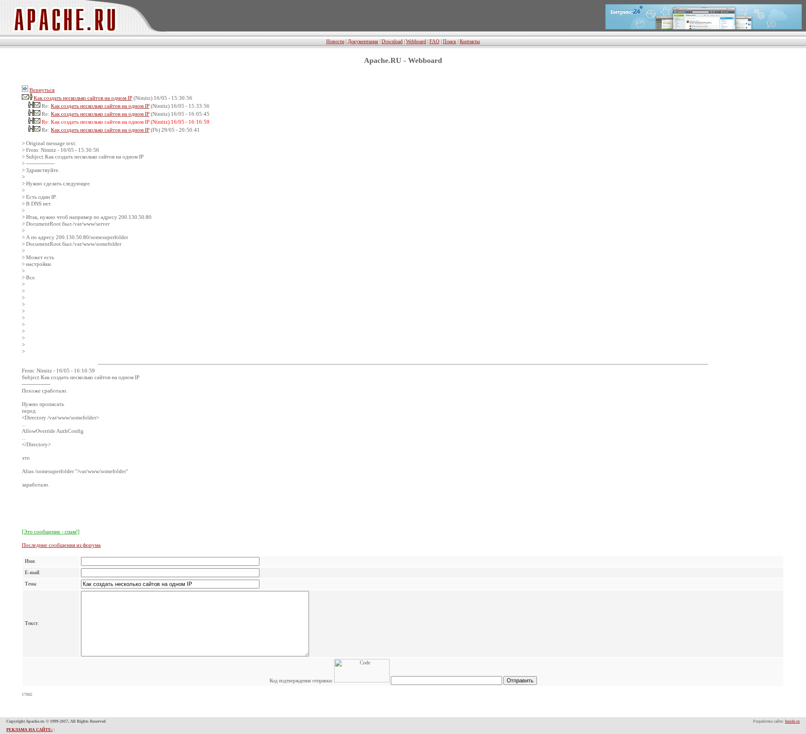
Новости (335, 41)
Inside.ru (792, 721)
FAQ (434, 41)
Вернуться (42, 90)
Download (392, 41)
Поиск (449, 41)
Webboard (416, 41)
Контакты (470, 41)
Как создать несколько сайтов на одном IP (83, 98)
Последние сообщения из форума (61, 545)
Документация (363, 41)
